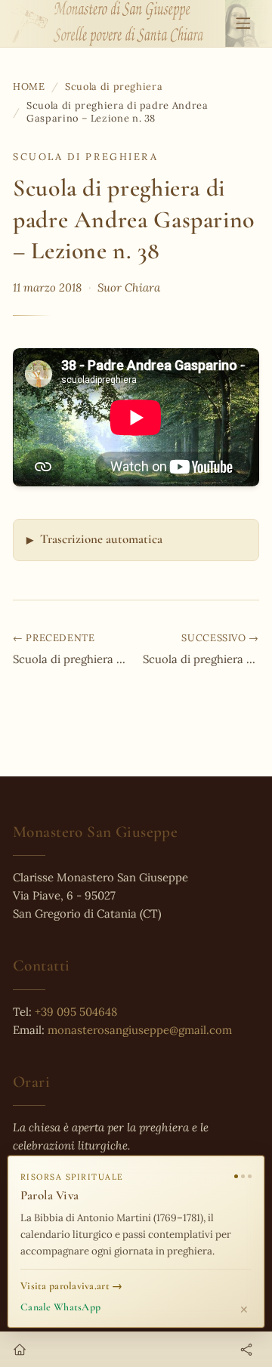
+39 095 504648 (76, 1011)
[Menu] (243, 24)
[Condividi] (246, 1350)
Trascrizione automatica (101, 539)
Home (29, 86)
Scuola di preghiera (113, 86)
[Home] (19, 1349)
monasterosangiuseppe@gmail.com (140, 1030)
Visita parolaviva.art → (71, 1285)
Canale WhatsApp (60, 1307)
